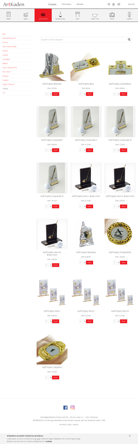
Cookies (49, 441)
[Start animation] (108, 4)
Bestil (56, 94)
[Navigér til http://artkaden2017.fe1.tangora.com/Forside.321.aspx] (13, 4)
